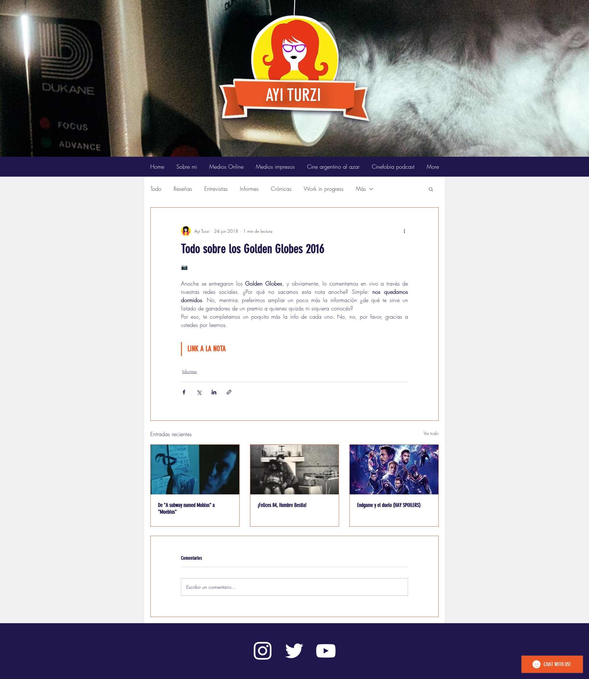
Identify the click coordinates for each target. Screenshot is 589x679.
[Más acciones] (404, 231)
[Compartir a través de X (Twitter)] (199, 392)
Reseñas (183, 188)
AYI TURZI (293, 95)
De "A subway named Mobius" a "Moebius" (186, 508)
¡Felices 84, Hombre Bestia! (282, 505)
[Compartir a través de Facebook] (184, 392)
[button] (431, 188)
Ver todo (431, 433)
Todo (155, 188)
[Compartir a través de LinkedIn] (214, 392)
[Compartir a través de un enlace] (229, 392)
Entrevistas (216, 188)
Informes (249, 188)
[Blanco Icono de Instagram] (263, 651)
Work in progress (324, 188)
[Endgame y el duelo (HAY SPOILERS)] (394, 469)
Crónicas (281, 188)
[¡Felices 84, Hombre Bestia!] (294, 469)
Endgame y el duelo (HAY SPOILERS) (389, 505)
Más (361, 188)
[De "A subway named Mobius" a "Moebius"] (195, 469)
